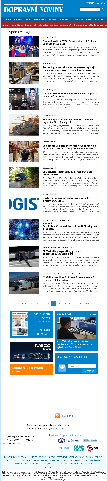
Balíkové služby (11, 457)
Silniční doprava (49, 247)
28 (59, 303)
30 (70, 303)
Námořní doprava (72, 460)
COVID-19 (24, 457)
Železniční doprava (30, 460)
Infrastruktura (65, 220)
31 (75, 303)
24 (37, 303)
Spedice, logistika (50, 37)
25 (43, 303)
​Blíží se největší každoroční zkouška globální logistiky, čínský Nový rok (68, 121)
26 (48, 303)
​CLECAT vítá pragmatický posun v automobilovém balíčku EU (62, 252)
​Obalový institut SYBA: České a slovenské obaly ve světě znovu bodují (69, 42)
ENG (103, 2)
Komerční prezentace (57, 457)
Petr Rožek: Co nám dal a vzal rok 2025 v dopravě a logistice (70, 227)
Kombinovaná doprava (51, 460)
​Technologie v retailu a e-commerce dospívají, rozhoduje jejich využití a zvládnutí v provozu (69, 69)
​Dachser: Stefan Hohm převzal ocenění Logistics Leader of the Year (70, 95)
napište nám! (57, 428)
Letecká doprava (14, 464)
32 (81, 303)
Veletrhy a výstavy (53, 467)
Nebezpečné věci (47, 464)
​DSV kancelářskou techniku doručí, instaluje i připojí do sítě (68, 173)
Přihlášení (90, 2)
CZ (98, 2)
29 (65, 303)
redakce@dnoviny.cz (15, 443)
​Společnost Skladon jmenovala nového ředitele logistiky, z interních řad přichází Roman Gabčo (69, 147)
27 (54, 303)
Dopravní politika (94, 457)
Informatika (48, 273)
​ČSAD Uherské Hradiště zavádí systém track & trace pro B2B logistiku (68, 279)
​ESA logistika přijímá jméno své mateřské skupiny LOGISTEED (66, 199)
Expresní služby (31, 464)
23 (32, 303)
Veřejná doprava (76, 457)
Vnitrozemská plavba (92, 460)
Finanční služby (76, 464)
